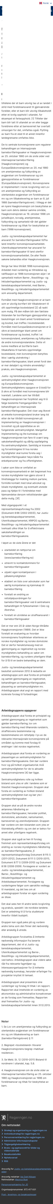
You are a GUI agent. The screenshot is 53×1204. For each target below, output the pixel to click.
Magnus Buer (21, 1179)
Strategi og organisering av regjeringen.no (25, 1130)
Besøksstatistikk (12, 1154)
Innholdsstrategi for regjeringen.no (22, 1133)
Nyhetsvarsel (10, 1157)
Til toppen (26, 1106)
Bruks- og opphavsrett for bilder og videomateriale (22, 1149)
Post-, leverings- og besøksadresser (18, 1194)
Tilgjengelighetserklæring (17, 1144)
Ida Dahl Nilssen (28, 1176)
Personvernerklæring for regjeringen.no (24, 1137)
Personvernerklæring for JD (14, 1184)
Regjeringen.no (20, 1117)
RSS (6, 1161)
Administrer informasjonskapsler (21, 1140)
